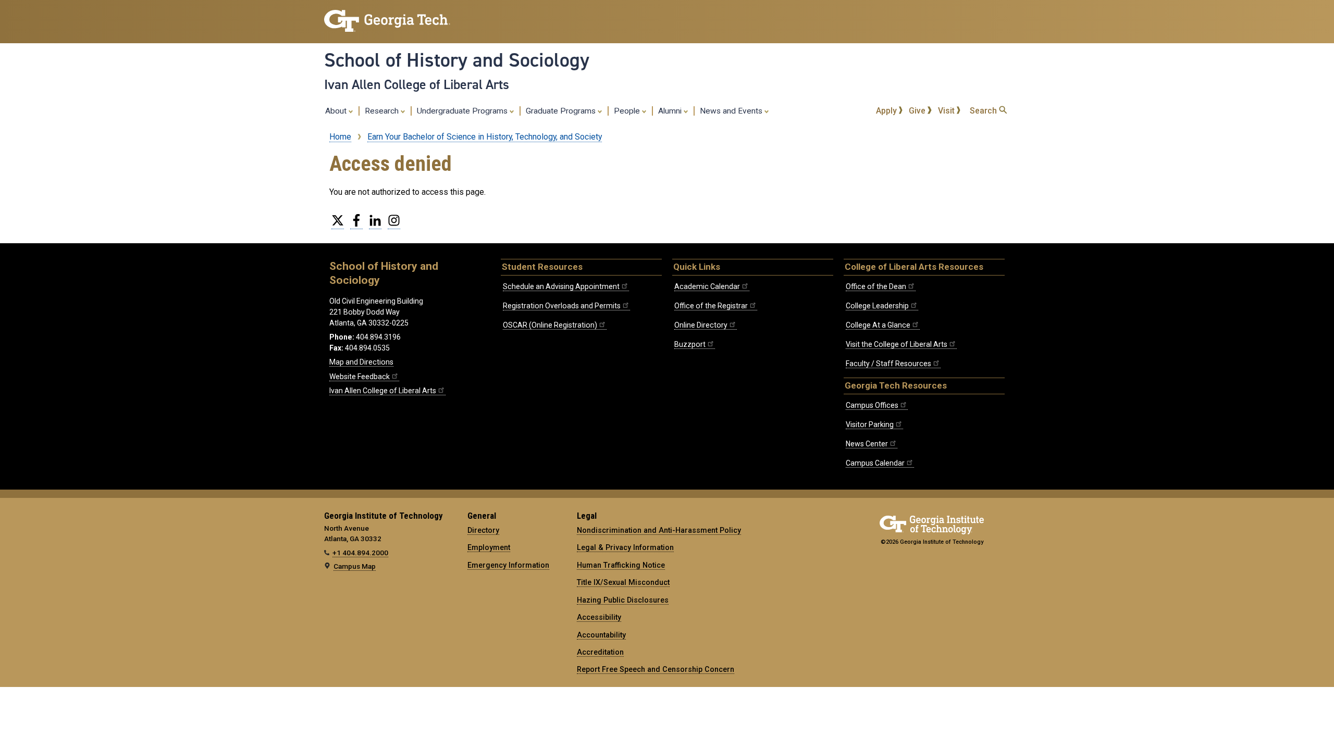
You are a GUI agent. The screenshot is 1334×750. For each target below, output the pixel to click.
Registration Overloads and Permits (562, 306)
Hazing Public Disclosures (623, 600)
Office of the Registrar (711, 306)
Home (340, 137)
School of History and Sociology (456, 60)
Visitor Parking (870, 424)
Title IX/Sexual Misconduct (623, 582)
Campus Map (355, 566)
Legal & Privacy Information (625, 547)
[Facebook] (356, 224)
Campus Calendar (875, 463)
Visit (947, 111)
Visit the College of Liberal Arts (896, 344)
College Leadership (877, 306)
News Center (867, 444)
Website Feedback (359, 376)
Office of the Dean (876, 286)
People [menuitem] (628, 111)
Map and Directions (361, 362)
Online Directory (700, 325)
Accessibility (599, 617)
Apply (887, 111)
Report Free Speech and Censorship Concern (655, 669)
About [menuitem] (337, 111)
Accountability (601, 635)
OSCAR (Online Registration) (550, 325)
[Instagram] (394, 224)
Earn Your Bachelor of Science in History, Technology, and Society (484, 137)
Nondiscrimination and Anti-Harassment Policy (659, 530)
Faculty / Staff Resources (888, 363)
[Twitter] (337, 224)
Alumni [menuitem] (671, 111)
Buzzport (690, 344)
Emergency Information (508, 565)
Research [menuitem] (383, 111)
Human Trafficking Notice (621, 565)
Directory (483, 530)
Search (984, 111)
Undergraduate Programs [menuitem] (463, 111)
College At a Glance (878, 325)
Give (918, 111)
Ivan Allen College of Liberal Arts (416, 84)
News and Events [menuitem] (732, 111)
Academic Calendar (707, 286)
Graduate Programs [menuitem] (562, 111)
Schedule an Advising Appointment (561, 286)
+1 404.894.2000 (360, 552)
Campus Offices (872, 405)
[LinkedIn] (375, 224)
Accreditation (600, 652)
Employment (488, 547)
